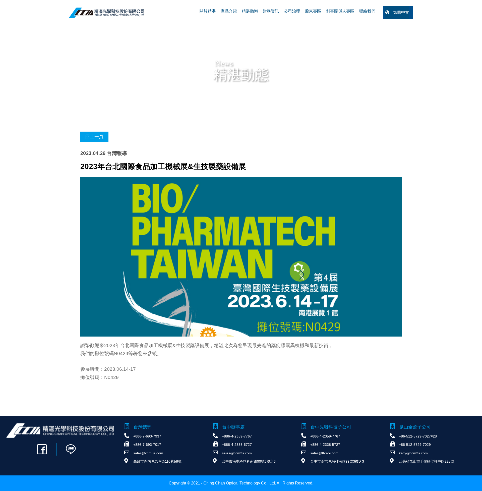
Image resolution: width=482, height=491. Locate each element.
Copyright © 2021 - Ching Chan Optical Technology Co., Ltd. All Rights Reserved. (241, 483)
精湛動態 (250, 11)
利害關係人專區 (340, 11)
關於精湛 (208, 11)
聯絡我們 (367, 11)
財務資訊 (271, 11)
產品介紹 (229, 11)
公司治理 (292, 11)
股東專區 (313, 11)
